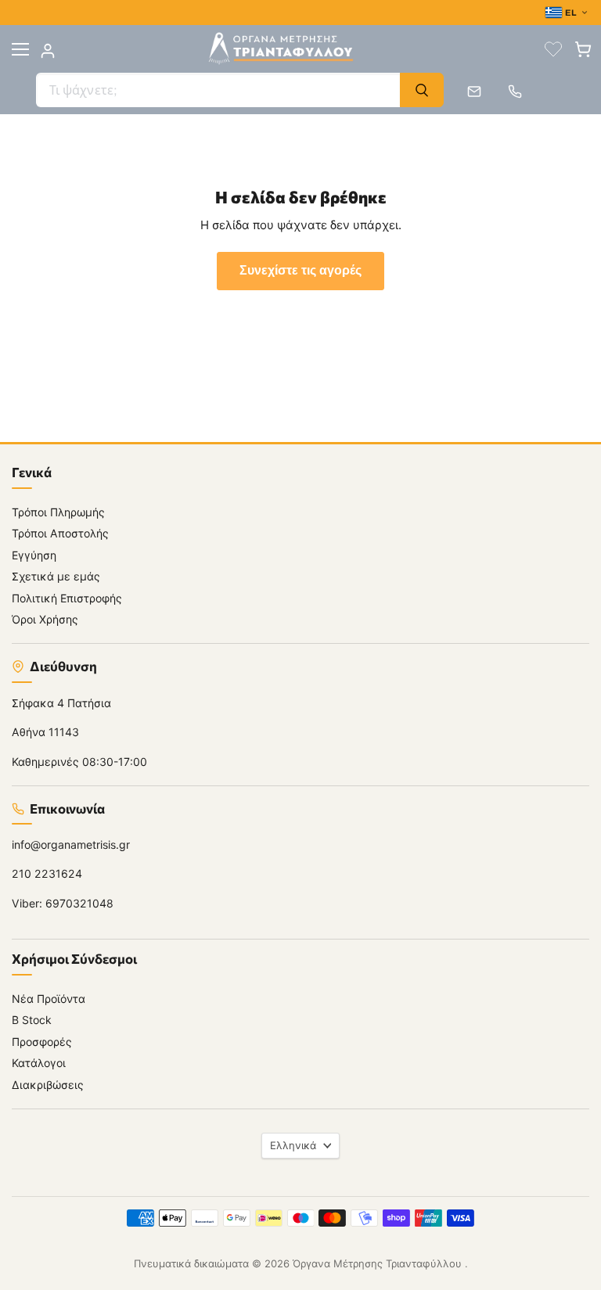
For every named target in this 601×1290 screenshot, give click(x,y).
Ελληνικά (293, 1145)
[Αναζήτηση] (422, 90)
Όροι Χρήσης (45, 619)
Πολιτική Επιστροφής (67, 598)
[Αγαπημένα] (553, 49)
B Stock (32, 1019)
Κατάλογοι (39, 1062)
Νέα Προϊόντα (48, 998)
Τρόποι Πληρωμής (58, 512)
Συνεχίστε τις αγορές (300, 270)
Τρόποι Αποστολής (60, 533)
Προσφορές (42, 1041)
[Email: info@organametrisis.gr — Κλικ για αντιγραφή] (474, 92)
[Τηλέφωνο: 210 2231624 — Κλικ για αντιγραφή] (515, 92)
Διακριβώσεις (48, 1084)
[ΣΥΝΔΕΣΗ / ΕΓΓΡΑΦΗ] (47, 51)
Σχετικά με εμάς (56, 576)
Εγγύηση (34, 555)
